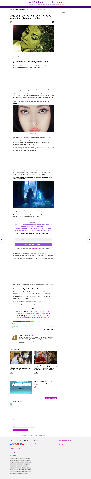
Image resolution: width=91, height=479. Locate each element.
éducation (26, 473)
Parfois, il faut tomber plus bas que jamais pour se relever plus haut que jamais (44, 383)
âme (30, 471)
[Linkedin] (23, 321)
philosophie (20, 465)
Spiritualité (24, 7)
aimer (12, 458)
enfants (22, 462)
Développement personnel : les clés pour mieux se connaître (20, 365)
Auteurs (35, 443)
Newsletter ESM (77, 7)
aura (12, 460)
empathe (17, 462)
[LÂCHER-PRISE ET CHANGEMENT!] (1, 239)
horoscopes (20, 464)
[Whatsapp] (32, 321)
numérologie (13, 465)
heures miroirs (13, 464)
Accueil (12, 7)
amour (16, 458)
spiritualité (22, 469)
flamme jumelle (28, 462)
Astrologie (28, 458)
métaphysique (27, 464)
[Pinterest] (28, 321)
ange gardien (22, 458)
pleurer (26, 137)
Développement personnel (40, 7)
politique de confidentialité (36, 248)
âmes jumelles (13, 473)
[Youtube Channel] (23, 444)
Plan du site (61, 444)
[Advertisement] (33, 78)
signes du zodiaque (14, 469)
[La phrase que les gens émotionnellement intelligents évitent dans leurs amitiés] (21, 357)
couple (12, 462)
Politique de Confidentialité (15, 448)
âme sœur (20, 473)
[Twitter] (13, 444)
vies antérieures (17, 471)
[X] (19, 321)
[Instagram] (16, 444)
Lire (11, 372)
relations (12, 323)
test (11, 471)
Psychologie (13, 467)
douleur (39, 301)
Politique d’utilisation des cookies (65, 440)
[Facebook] (15, 321)
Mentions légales (13, 452)
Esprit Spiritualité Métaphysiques (44, 2)
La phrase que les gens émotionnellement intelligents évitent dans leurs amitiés (20, 368)
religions (24, 467)
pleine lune (26, 465)
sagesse (29, 467)
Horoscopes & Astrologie (60, 7)
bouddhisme (17, 460)
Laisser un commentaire (51, 398)
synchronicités (28, 469)
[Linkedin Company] (21, 444)
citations (22, 460)
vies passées (24, 471)
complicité (28, 460)
